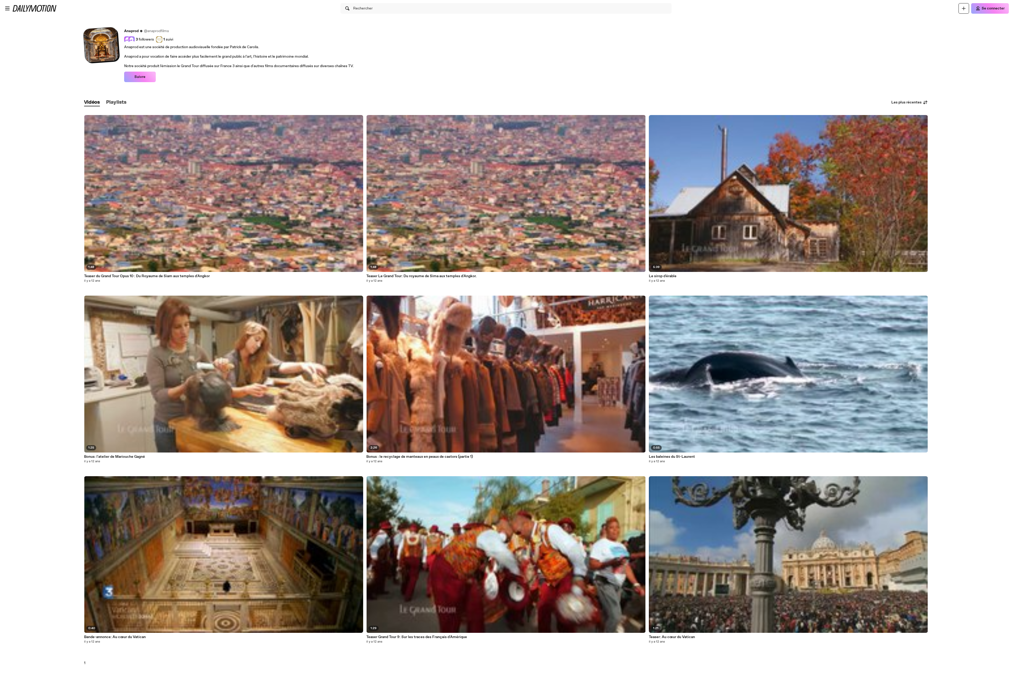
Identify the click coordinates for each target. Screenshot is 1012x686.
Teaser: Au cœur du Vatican (672, 637)
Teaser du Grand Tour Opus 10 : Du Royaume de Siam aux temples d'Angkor (147, 276)
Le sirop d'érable (663, 276)
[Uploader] (964, 8)
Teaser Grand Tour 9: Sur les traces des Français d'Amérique (416, 637)
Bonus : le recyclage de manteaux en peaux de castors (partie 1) (419, 457)
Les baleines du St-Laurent (672, 457)
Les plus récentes (906, 102)
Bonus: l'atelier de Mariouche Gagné (114, 457)
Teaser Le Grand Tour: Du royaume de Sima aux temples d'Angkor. (421, 276)
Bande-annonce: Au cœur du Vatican (115, 637)
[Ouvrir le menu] (7, 8)
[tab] (92, 102)
